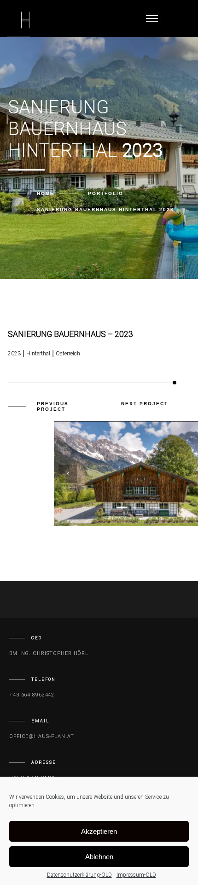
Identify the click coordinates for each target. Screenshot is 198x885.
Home (45, 193)
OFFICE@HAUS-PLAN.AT (41, 736)
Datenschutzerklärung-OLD (79, 875)
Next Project (144, 403)
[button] (121, 507)
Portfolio (105, 193)
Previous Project (53, 406)
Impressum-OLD (136, 875)
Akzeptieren (99, 831)
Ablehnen (99, 857)
